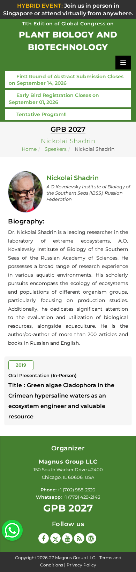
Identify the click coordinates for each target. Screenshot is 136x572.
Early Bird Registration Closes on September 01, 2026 (54, 98)
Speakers (56, 149)
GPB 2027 (68, 508)
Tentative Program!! (41, 114)
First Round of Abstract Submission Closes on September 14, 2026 (66, 80)
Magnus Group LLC (75, 557)
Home (29, 149)
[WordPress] (91, 538)
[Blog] (79, 538)
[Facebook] (43, 538)
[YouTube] (67, 538)
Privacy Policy (81, 564)
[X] (55, 538)
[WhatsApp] (12, 529)
